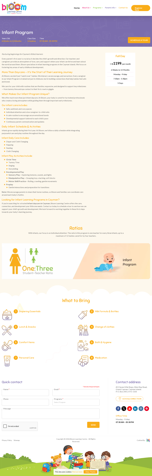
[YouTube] (129, 408)
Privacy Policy (7, 440)
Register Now (138, 9)
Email (57, 389)
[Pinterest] (146, 408)
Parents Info (110, 8)
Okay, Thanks (90, 472)
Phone (5, 399)
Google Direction (131, 399)
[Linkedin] (135, 408)
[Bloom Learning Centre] (14, 8)
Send (93, 425)
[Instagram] (141, 408)
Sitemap (17, 440)
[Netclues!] (148, 440)
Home (77, 8)
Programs (97, 8)
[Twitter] (123, 408)
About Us (85, 8)
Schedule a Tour (139, 40)
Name (6, 389)
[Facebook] (118, 408)
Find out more (77, 472)
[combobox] (76, 402)
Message (7, 408)
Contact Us (123, 8)
